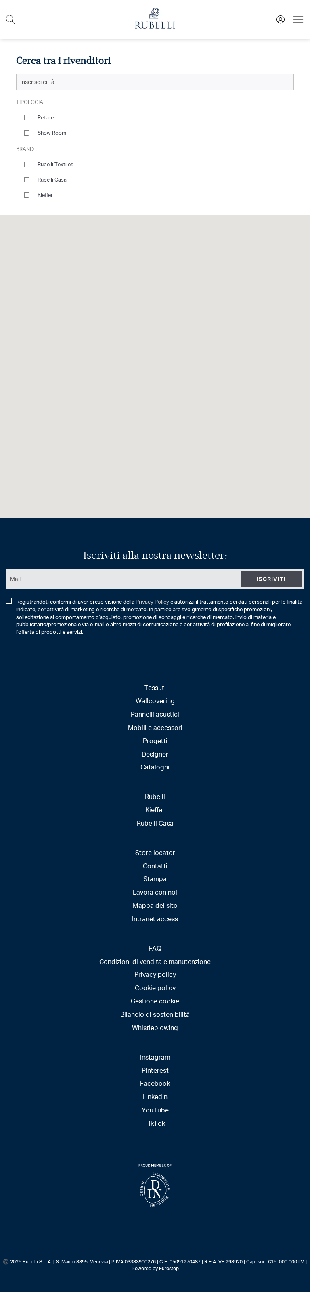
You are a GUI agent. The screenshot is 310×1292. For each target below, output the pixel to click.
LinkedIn (155, 1096)
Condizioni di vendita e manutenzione (155, 961)
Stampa (155, 879)
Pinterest (155, 1070)
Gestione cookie (155, 1001)
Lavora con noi (155, 892)
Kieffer (45, 194)
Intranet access (155, 919)
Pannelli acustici (155, 714)
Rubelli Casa (52, 179)
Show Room (52, 132)
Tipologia (29, 102)
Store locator (155, 852)
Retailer (47, 117)
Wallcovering (155, 701)
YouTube (155, 1110)
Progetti (155, 741)
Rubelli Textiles (55, 164)
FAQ (155, 948)
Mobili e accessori (155, 727)
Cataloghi (155, 767)
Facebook (155, 1083)
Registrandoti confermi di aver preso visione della (159, 617)
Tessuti (155, 687)
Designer (155, 754)
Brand (25, 148)
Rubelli (155, 796)
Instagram (155, 1057)
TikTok (155, 1123)
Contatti (155, 866)
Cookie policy (155, 988)
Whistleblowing (155, 1027)
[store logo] (155, 26)
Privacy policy (155, 974)
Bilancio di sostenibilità (155, 1014)
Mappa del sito (155, 905)
